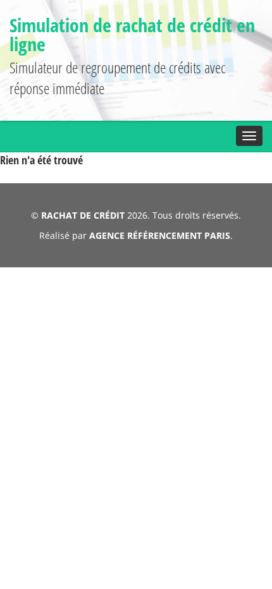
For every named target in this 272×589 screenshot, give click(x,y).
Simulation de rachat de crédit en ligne (132, 34)
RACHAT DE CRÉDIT (83, 215)
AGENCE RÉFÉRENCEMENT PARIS (159, 235)
